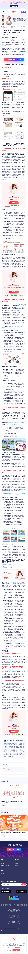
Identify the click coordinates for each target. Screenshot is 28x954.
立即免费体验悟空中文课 (14, 59)
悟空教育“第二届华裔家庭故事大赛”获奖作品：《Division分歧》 (12, 802)
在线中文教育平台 (18, 483)
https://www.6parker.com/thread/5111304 (15, 179)
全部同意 (16, 950)
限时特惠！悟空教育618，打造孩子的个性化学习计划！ (14, 832)
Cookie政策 (17, 947)
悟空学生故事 (4, 805)
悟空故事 (6, 26)
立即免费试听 (14, 6)
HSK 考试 (6, 73)
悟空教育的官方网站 (13, 671)
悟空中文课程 (19, 308)
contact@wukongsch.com (8, 930)
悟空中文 (4, 42)
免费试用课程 (10, 659)
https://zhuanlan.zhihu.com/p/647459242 (15, 422)
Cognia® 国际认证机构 (8, 109)
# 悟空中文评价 (5, 34)
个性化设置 (8, 950)
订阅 (24, 884)
